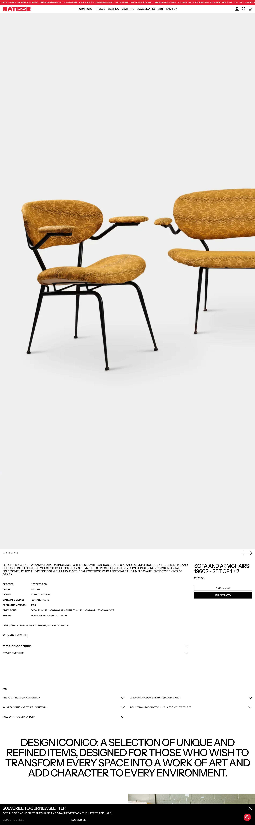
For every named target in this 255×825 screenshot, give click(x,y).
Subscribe (78, 819)
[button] (244, 8)
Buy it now (223, 595)
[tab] (4, 553)
